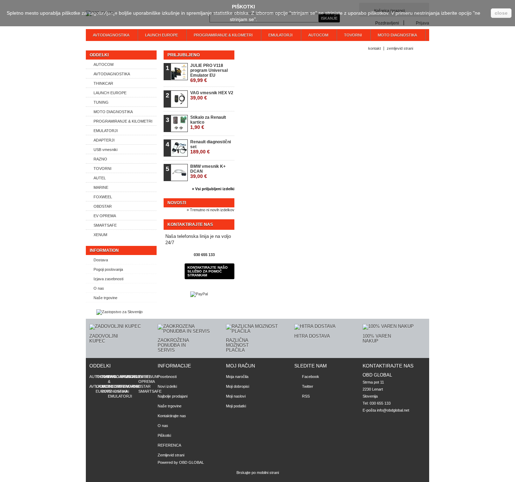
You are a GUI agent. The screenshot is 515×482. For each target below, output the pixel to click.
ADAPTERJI (104, 140)
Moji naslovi (236, 396)
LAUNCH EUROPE (161, 35)
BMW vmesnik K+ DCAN (208, 171)
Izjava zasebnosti (108, 279)
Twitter (307, 386)
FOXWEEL (103, 197)
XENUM (100, 235)
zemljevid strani (400, 48)
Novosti (176, 202)
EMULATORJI (280, 35)
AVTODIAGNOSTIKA (111, 35)
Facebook (310, 376)
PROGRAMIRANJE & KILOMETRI (223, 35)
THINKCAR (103, 83)
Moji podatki (236, 406)
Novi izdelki (167, 386)
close (501, 13)
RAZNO (100, 159)
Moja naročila (237, 376)
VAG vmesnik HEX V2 (211, 95)
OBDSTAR (103, 206)
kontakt (374, 48)
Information (104, 250)
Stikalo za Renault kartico (208, 122)
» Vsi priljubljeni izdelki (213, 189)
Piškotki (164, 435)
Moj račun (240, 366)
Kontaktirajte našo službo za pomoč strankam (207, 271)
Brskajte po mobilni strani (257, 472)
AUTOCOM (318, 35)
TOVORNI (353, 35)
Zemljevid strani (171, 455)
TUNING (101, 102)
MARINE (101, 187)
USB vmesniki (105, 149)
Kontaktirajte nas (172, 416)
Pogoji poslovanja (108, 269)
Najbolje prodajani (172, 396)
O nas (99, 288)
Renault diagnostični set (210, 146)
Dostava (101, 260)
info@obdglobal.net (393, 410)
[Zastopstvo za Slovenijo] (119, 312)
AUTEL (100, 178)
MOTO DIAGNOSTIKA (397, 35)
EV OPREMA (105, 216)
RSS (306, 396)
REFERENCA (169, 445)
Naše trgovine (105, 298)
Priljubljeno (183, 55)
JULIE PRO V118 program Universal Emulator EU (209, 73)
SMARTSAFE (105, 225)
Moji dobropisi (237, 386)
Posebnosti (167, 376)
